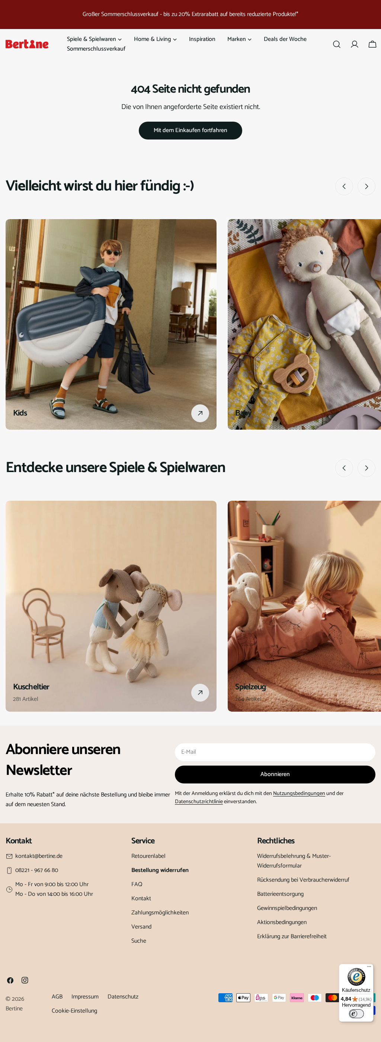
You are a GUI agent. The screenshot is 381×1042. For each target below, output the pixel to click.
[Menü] (369, 968)
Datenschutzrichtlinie (199, 801)
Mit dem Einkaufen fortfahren (190, 130)
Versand (141, 927)
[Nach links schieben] (344, 186)
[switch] (356, 1013)
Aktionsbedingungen (282, 922)
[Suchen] (336, 44)
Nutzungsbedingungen (299, 793)
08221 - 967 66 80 (36, 870)
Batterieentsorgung (280, 894)
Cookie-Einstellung (74, 1011)
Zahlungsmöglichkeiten (160, 913)
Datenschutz (123, 997)
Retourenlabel (148, 856)
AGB (57, 997)
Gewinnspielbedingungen (287, 908)
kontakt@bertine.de (39, 856)
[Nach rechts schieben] (366, 186)
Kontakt (141, 899)
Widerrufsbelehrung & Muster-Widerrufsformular (294, 861)
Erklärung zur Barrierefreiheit (292, 937)
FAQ (137, 884)
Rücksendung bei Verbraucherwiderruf (303, 880)
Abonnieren (275, 774)
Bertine (14, 1009)
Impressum (85, 997)
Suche (138, 941)
